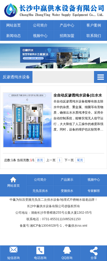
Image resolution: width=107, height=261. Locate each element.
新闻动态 (13, 36)
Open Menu (100, 77)
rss (79, 225)
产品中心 (67, 25)
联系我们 (93, 36)
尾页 (80, 160)
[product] (53, 67)
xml (84, 225)
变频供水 (67, 191)
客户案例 (93, 25)
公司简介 (40, 25)
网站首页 (13, 25)
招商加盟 (67, 36)
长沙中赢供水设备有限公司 (45, 206)
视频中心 (40, 36)
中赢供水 (71, 225)
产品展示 (67, 179)
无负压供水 (40, 191)
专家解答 (94, 191)
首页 (40, 160)
